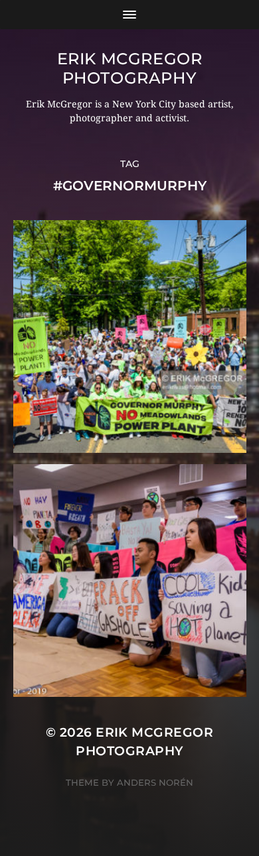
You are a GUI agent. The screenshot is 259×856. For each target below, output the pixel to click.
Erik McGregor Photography (130, 68)
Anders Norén (155, 782)
